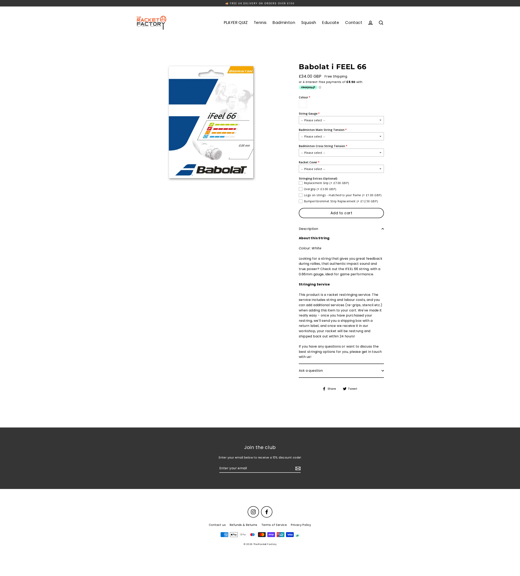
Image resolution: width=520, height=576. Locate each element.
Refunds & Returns (243, 525)
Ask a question (311, 370)
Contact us (217, 525)
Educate (330, 22)
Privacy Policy (301, 525)
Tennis (260, 22)
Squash (308, 22)
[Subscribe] (297, 468)
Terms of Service (274, 525)
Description (308, 228)
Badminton (284, 22)
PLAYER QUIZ (236, 22)
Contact (353, 22)
